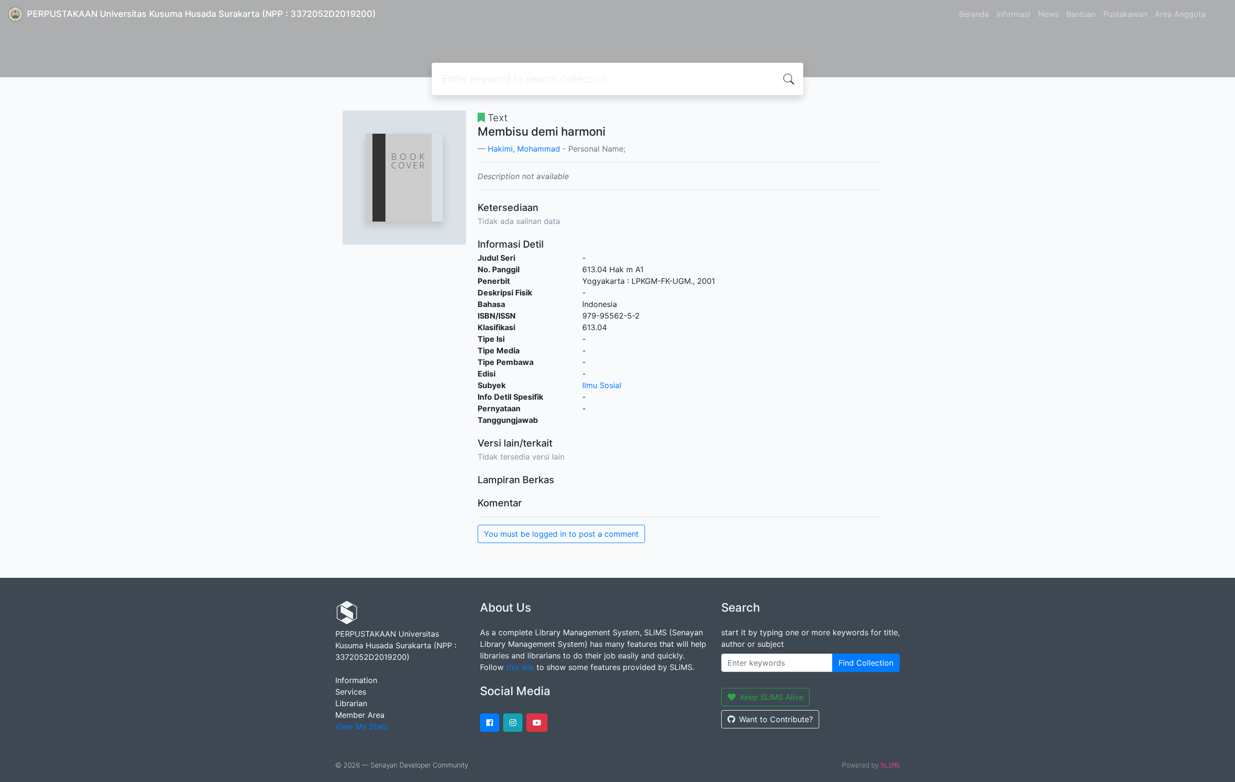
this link (520, 667)
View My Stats (361, 726)
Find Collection (865, 663)
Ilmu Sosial (601, 385)
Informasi (1013, 14)
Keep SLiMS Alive (771, 697)
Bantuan (1081, 14)
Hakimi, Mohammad (524, 149)
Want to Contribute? (776, 719)
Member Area (359, 715)
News (1048, 14)
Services (350, 692)
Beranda (974, 14)
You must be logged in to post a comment (561, 534)
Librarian (351, 703)
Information (356, 680)
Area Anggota (1180, 14)
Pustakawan (1125, 14)
